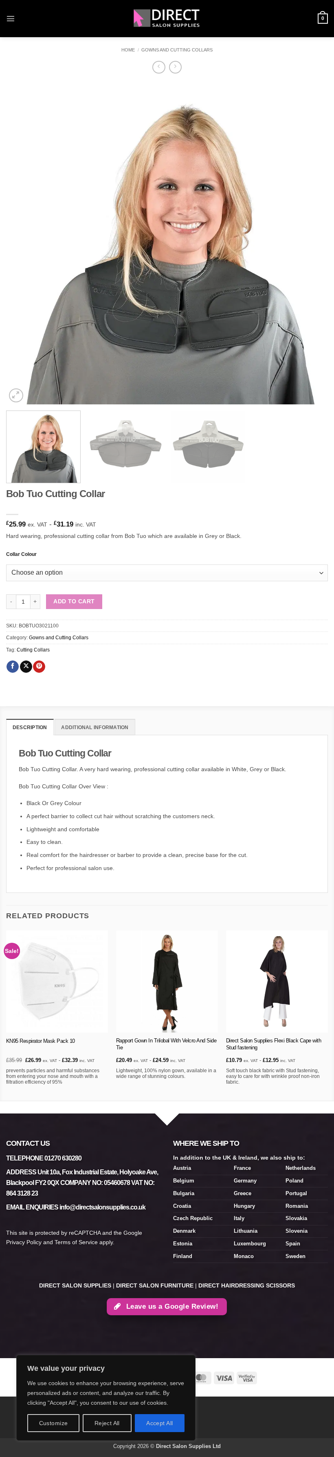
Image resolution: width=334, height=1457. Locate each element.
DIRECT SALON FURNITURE (154, 1285)
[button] (10, 18)
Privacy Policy (24, 1242)
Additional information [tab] (94, 727)
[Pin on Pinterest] (39, 666)
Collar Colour (21, 554)
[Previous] (22, 243)
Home (128, 49)
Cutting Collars (33, 649)
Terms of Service (76, 1242)
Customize (53, 1423)
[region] (106, 1398)
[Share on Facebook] (13, 666)
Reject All (107, 1423)
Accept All (159, 1423)
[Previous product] (175, 67)
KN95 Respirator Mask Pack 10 (40, 1041)
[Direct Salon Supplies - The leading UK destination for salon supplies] (167, 18)
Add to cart (74, 601)
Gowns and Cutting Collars (177, 49)
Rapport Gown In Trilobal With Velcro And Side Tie (166, 1044)
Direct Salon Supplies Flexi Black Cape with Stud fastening (273, 1044)
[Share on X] (26, 666)
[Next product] (158, 67)
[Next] (311, 243)
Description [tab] (30, 727)
